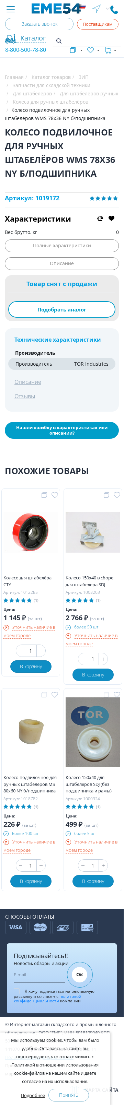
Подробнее (33, 1095)
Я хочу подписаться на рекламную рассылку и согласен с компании (54, 996)
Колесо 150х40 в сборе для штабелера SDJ (89, 581)
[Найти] (59, 41)
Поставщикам (98, 24)
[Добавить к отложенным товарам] (56, 495)
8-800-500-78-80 (25, 50)
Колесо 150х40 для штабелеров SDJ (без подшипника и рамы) (89, 784)
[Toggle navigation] (10, 10)
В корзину (31, 666)
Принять (68, 1095)
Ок (79, 974)
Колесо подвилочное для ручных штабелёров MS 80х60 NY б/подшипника (30, 784)
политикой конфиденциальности (47, 998)
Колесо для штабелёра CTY (27, 581)
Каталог (33, 38)
